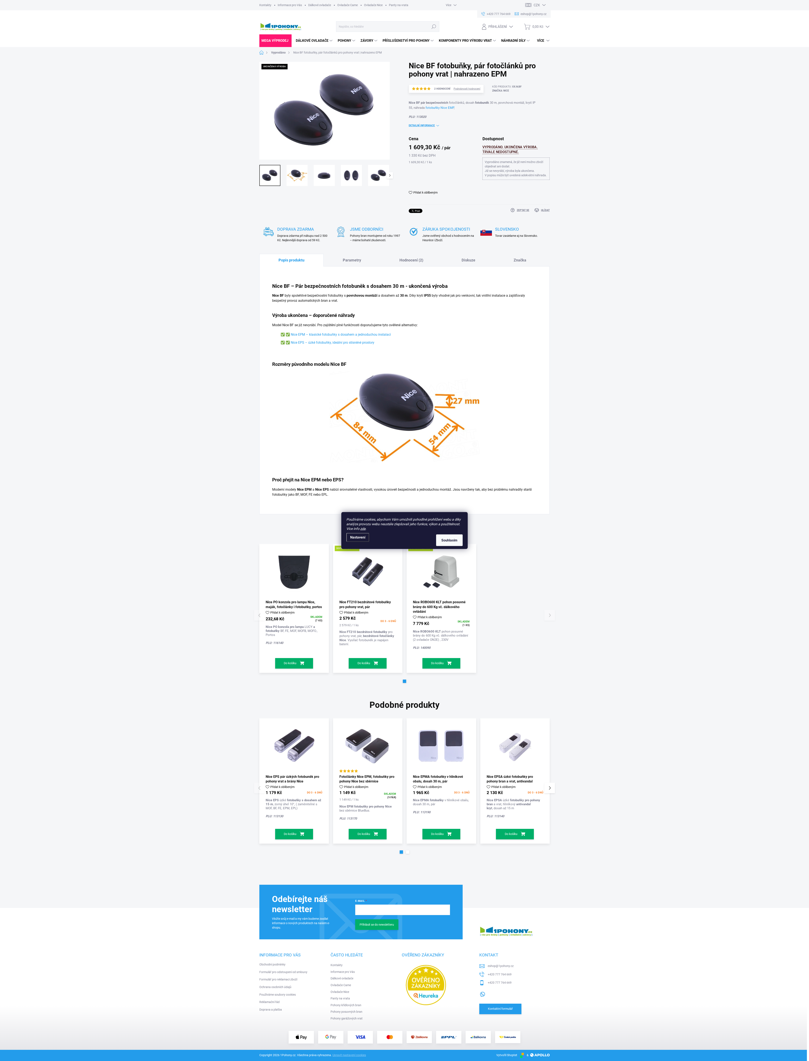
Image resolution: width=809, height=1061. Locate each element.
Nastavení (357, 537)
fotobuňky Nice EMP (440, 108)
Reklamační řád (269, 1002)
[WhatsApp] (482, 993)
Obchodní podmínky (272, 964)
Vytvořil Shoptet (506, 1055)
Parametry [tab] (352, 260)
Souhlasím (449, 540)
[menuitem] (275, 40)
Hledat (433, 26)
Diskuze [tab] (468, 260)
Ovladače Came (347, 5)
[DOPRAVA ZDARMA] (367, 571)
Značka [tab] (520, 260)
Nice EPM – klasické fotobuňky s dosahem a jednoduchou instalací (341, 335)
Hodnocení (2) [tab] (411, 260)
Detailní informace (422, 125)
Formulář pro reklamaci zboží (278, 979)
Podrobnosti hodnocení (467, 88)
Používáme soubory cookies (277, 994)
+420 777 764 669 (500, 974)
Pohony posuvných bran (346, 1011)
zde (363, 529)
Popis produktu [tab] (291, 260)
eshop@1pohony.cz (501, 966)
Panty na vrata (398, 5)
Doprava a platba (270, 1009)
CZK (537, 5)
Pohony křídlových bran (346, 1005)
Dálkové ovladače (319, 5)
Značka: (500, 90)
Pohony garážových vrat (347, 1018)
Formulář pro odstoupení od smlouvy (283, 972)
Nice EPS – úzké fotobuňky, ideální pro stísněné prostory (332, 343)
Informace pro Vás (290, 5)
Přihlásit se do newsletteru (377, 924)
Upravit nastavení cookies (349, 1055)
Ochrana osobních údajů (275, 987)
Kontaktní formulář (500, 1008)
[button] (404, 681)
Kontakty (265, 5)
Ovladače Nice (373, 5)
